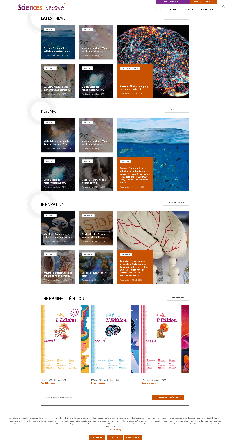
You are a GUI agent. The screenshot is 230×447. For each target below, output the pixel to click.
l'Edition (189, 9)
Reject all (114, 438)
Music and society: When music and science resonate (95, 50)
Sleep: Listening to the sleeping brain (94, 181)
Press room (207, 9)
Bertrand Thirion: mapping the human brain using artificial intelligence (134, 88)
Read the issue (48, 383)
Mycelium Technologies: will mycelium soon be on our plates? (57, 236)
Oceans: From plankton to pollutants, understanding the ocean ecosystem (58, 50)
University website (171, 2)
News (158, 9)
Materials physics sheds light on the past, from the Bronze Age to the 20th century (58, 143)
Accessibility (196, 2)
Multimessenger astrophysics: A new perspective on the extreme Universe (92, 88)
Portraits (172, 9)
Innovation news (176, 203)
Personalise (133, 438)
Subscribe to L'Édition (168, 397)
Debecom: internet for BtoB (94, 274)
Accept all (97, 438)
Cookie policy (115, 430)
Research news (177, 110)
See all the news (176, 17)
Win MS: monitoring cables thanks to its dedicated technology (58, 274)
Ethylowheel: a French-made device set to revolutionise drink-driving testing (96, 236)
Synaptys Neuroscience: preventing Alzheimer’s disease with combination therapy (57, 88)
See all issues (178, 297)
